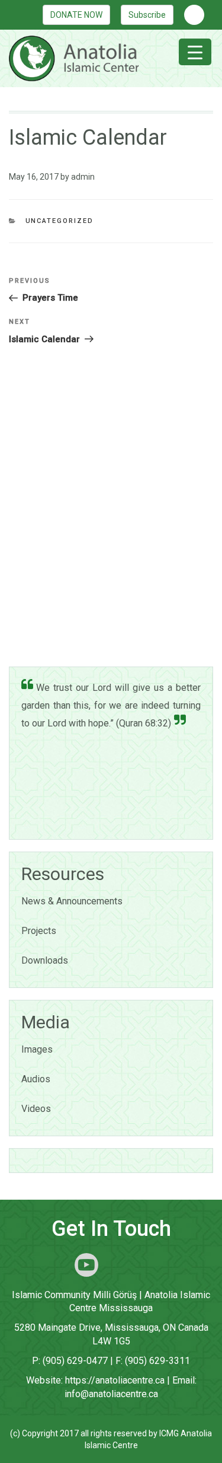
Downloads (44, 960)
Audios (35, 1079)
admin (83, 176)
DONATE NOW (76, 15)
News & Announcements (72, 901)
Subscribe (147, 15)
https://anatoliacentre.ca (115, 1380)
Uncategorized (59, 221)
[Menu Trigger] (195, 52)
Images (37, 1049)
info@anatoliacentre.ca (111, 1394)
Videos (36, 1108)
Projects (38, 930)
